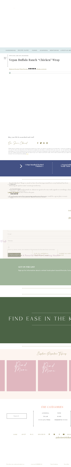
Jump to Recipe (14, 69)
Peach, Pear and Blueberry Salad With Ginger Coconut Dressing (41, 255)
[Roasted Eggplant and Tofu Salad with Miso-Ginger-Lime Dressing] (14, 242)
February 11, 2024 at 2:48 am (18, 191)
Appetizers (12, 55)
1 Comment (12, 184)
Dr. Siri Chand (14, 189)
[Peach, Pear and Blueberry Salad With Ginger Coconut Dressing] (39, 242)
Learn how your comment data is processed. (42, 259)
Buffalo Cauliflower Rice (26, 433)
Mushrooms (25, 55)
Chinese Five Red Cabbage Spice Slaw (49, 433)
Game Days (18, 55)
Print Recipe (24, 69)
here (27, 153)
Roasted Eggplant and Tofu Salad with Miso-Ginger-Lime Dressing (15, 255)
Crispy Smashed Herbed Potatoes (34, 165)
